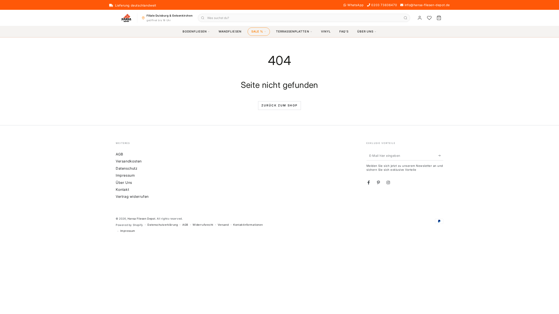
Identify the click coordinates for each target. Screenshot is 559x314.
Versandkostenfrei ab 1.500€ (137, 5)
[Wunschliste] (429, 18)
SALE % (257, 31)
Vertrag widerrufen (132, 196)
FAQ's (344, 31)
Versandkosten (129, 161)
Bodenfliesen (195, 31)
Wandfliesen (230, 31)
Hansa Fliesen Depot (141, 218)
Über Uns (365, 31)
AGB (119, 154)
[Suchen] (405, 18)
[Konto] (419, 18)
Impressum (125, 175)
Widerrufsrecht (203, 224)
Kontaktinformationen (248, 224)
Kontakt (122, 189)
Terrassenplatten (292, 31)
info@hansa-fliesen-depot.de (427, 5)
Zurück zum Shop (279, 105)
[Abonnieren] (440, 155)
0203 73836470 (384, 5)
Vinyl (326, 31)
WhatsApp (355, 5)
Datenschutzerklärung (162, 224)
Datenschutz (127, 168)
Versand (223, 224)
